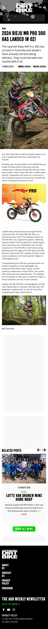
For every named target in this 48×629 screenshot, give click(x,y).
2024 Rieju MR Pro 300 (15, 154)
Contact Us (6, 574)
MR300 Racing (39, 164)
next (44, 450)
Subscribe (7, 588)
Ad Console (8, 328)
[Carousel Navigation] (41, 450)
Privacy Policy (6, 582)
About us (5, 567)
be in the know (9, 604)
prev (39, 450)
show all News (24, 529)
